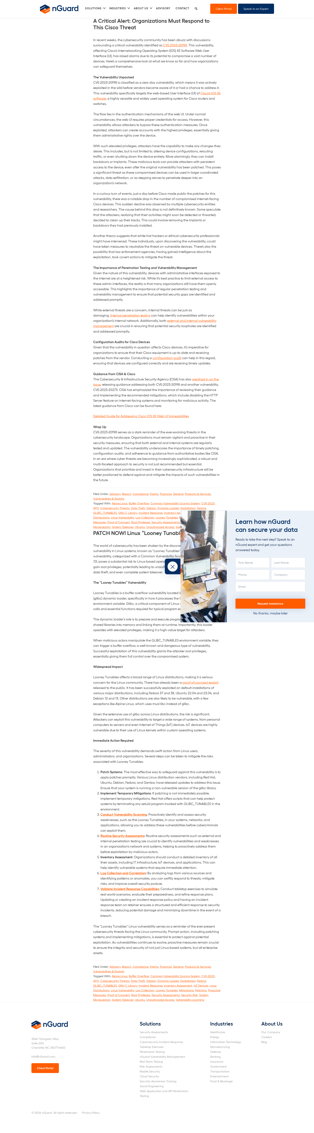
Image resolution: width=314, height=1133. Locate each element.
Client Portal (224, 8)
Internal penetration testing (130, 315)
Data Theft (138, 508)
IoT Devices (201, 985)
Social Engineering (152, 1086)
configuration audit (166, 358)
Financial (166, 493)
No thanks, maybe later (270, 613)
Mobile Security (150, 1071)
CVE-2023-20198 (175, 45)
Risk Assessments (151, 1066)
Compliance (140, 493)
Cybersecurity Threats (114, 508)
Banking (215, 1056)
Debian (151, 508)
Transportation (220, 1071)
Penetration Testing (152, 1051)
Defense (215, 1051)
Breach (126, 493)
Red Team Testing (151, 1061)
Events (154, 493)
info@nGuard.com (43, 1056)
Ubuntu (140, 527)
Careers (266, 1037)
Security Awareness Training (158, 1081)
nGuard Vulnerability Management (162, 1056)
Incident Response (150, 512)
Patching (201, 990)
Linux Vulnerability (122, 517)
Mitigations (186, 990)
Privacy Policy (91, 1112)
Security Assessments (166, 522)
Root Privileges (140, 522)
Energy (214, 1037)
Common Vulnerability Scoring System (175, 503)
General (178, 493)
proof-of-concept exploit (200, 682)
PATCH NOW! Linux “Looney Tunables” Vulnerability (156, 532)
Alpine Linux (119, 503)
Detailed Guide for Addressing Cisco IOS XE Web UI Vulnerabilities (141, 416)
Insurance (216, 1061)
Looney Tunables (167, 517)
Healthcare (217, 1032)
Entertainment (219, 1076)
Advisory (115, 493)
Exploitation (188, 508)
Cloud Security (149, 1076)
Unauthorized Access (160, 527)
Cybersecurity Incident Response (161, 1042)
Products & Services (198, 493)
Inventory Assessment (178, 512)
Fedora (201, 508)
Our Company (270, 1032)
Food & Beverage (221, 1081)
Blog (264, 1042)
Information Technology (225, 1042)
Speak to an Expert (256, 8)
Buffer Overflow (139, 503)
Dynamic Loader (168, 508)
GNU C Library (127, 512)
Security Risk (189, 995)
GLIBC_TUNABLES (105, 512)
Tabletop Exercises (152, 1046)
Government (218, 1066)
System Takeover (123, 527)
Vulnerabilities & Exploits (108, 498)
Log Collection (145, 517)
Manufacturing (220, 1046)
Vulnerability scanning (190, 999)
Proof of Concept (118, 522)
